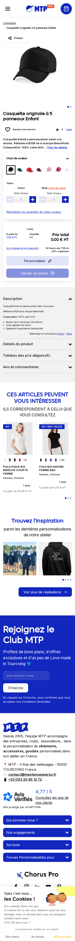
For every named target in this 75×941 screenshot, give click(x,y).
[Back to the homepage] (36, 8)
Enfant (21, 188)
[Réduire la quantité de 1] (9, 199)
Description (12, 299)
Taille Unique (21, 193)
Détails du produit (18, 344)
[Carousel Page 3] (70, 498)
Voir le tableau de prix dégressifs (22, 248)
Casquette (9, 23)
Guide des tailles (57, 188)
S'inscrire (15, 688)
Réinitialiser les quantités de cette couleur (33, 211)
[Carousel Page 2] (70, 107)
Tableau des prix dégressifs (26, 355)
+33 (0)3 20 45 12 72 (25, 779)
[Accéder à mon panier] (66, 8)
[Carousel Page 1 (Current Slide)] (68, 107)
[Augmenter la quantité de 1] (32, 199)
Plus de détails (57, 147)
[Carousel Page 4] (70, 580)
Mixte (45, 188)
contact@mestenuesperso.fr (32, 774)
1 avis (69, 129)
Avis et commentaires (21, 367)
